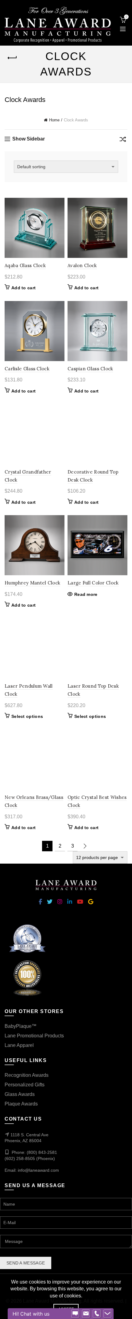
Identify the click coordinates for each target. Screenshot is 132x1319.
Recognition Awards (27, 1075)
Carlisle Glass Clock (27, 369)
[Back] (12, 58)
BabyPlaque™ (21, 1026)
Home (54, 120)
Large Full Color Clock (93, 583)
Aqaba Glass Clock (25, 265)
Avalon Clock (82, 265)
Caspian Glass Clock (90, 369)
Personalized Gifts (25, 1084)
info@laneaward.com (38, 1170)
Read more (86, 594)
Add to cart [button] (23, 287)
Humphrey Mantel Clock (32, 583)
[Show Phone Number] (97, 1313)
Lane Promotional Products (34, 1035)
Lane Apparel (19, 1045)
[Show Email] (86, 1313)
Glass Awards (20, 1094)
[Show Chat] (75, 1313)
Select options (27, 716)
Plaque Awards (21, 1103)
